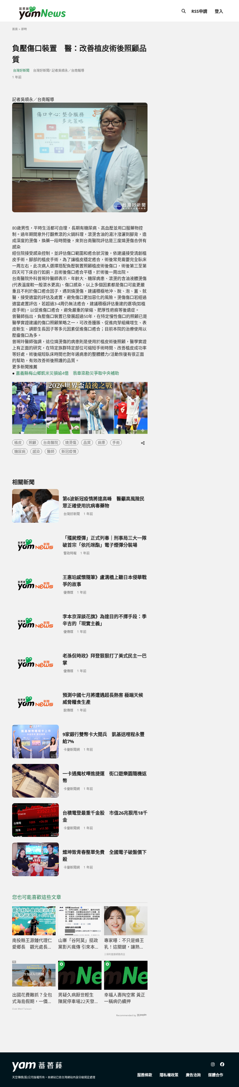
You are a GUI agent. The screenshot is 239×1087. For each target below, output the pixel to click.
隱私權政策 (169, 1074)
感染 (36, 451)
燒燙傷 (70, 442)
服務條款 (144, 1074)
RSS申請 (199, 11)
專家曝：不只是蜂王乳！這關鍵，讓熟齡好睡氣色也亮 (124, 943)
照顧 (32, 442)
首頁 (15, 29)
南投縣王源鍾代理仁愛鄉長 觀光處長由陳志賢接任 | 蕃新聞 (32, 943)
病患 (101, 442)
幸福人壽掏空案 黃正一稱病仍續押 (124, 998)
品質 (87, 442)
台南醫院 (50, 442)
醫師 (50, 451)
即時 (24, 29)
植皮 (18, 442)
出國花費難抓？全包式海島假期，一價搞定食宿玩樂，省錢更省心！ (32, 998)
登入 (219, 11)
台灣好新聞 (21, 70)
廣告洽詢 (193, 1074)
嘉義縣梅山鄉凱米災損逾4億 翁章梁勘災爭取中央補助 (67, 373)
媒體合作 (215, 1074)
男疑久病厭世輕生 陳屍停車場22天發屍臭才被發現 (78, 998)
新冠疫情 (68, 451)
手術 (116, 442)
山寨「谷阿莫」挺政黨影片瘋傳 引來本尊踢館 (78, 943)
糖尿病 (19, 451)
